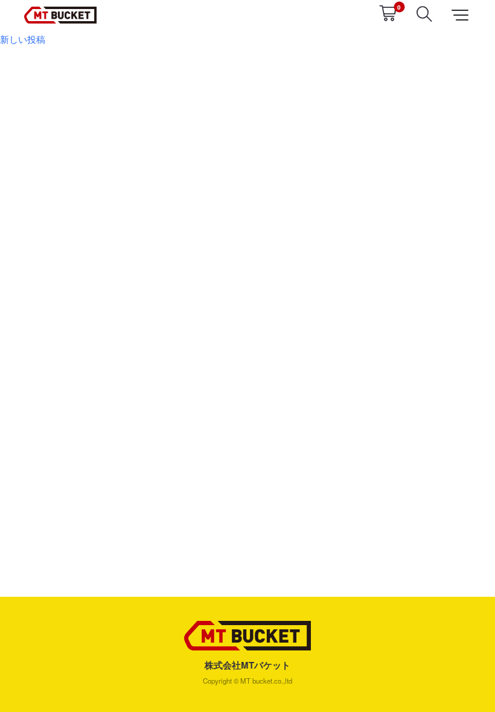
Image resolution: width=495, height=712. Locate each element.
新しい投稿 (22, 39)
